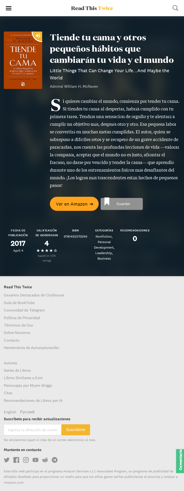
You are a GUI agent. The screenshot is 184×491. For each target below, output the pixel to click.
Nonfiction (104, 236)
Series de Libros (17, 370)
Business (104, 258)
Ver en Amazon (74, 204)
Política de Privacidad (22, 317)
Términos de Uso (18, 325)
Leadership (103, 253)
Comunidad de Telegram (24, 310)
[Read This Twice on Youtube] (35, 460)
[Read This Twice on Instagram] (26, 460)
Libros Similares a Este (23, 377)
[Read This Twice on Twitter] (7, 460)
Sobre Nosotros (17, 332)
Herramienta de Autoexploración (31, 347)
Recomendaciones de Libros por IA (33, 400)
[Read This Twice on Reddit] (45, 460)
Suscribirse (75, 430)
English (10, 411)
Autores (10, 362)
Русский (27, 411)
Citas (8, 392)
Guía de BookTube (19, 302)
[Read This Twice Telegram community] (55, 460)
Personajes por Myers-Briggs (28, 385)
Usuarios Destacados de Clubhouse (34, 295)
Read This (92, 7)
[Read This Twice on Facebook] (16, 460)
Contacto (11, 340)
